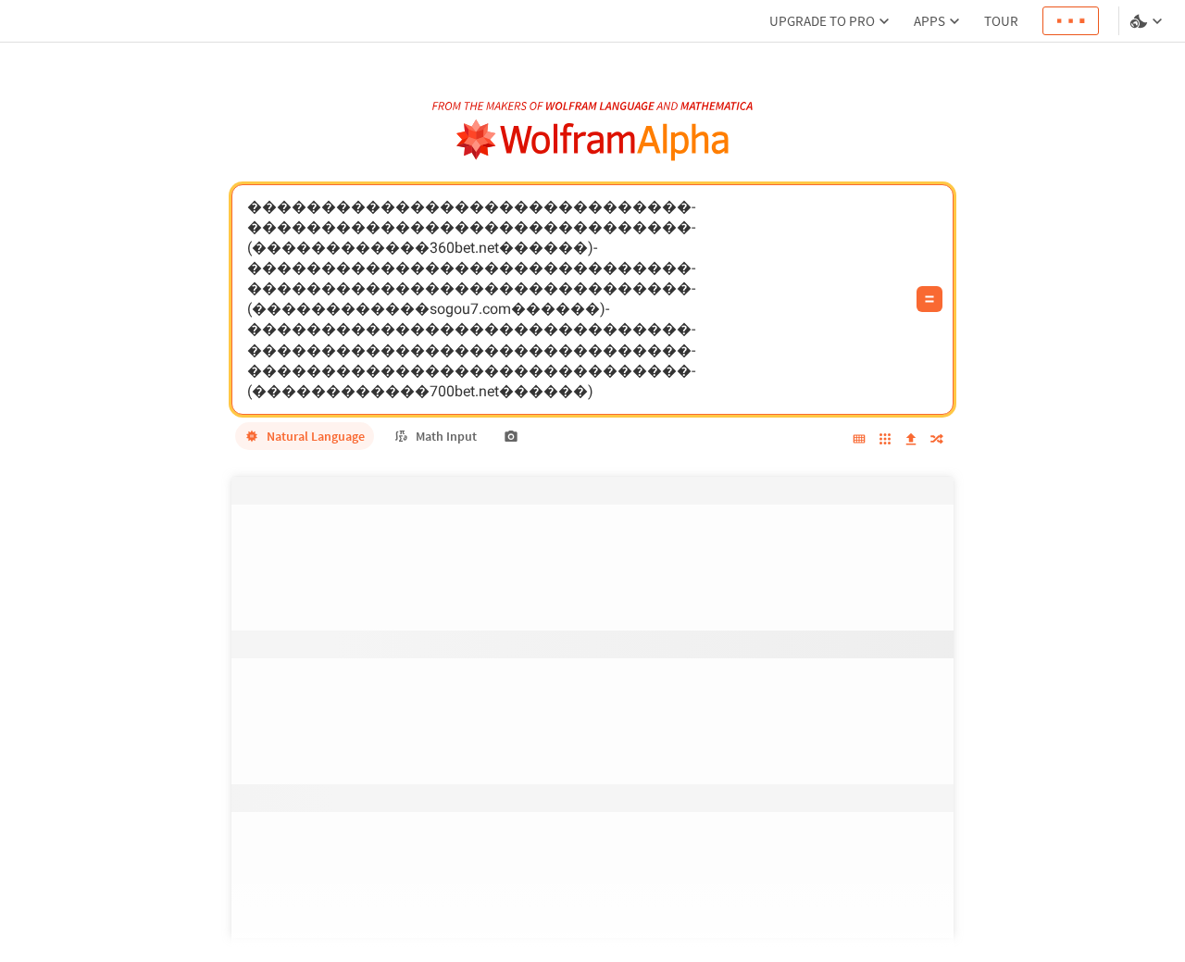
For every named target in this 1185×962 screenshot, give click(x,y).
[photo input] (511, 436)
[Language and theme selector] (1148, 21)
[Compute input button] (929, 299)
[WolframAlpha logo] (593, 140)
